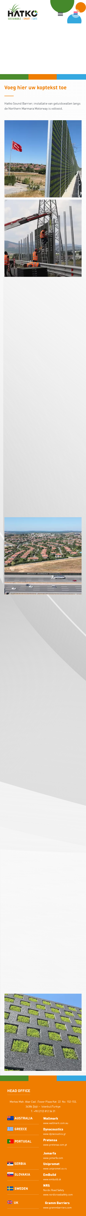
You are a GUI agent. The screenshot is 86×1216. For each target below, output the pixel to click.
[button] (60, 14)
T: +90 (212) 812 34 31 (43, 1111)
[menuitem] (75, 13)
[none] (75, 13)
